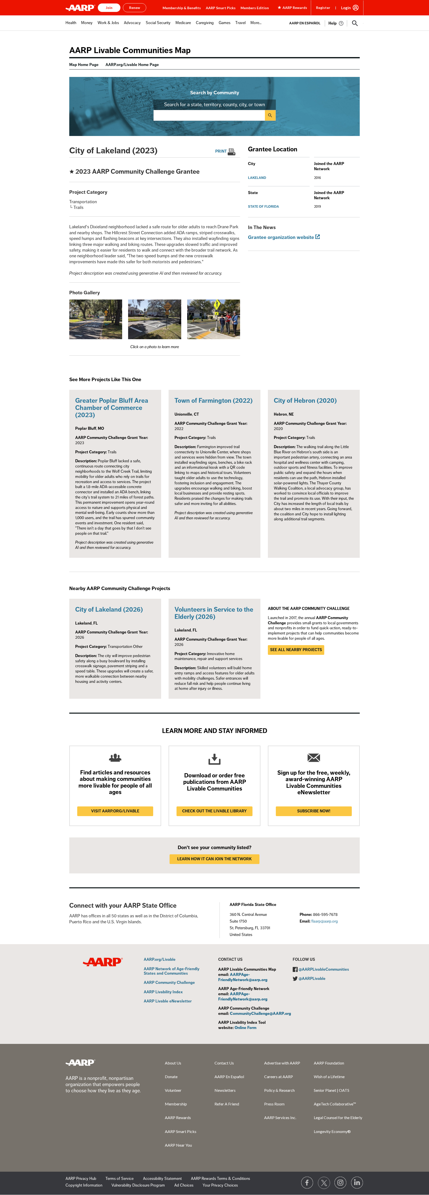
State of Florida (263, 206)
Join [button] (109, 7)
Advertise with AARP (282, 1063)
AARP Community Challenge (169, 983)
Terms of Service (120, 1178)
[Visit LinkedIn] (357, 1183)
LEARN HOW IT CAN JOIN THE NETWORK (214, 859)
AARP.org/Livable (160, 960)
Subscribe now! (313, 811)
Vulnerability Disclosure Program (138, 1185)
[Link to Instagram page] (340, 1183)
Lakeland (257, 178)
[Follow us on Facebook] (307, 1183)
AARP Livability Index (163, 992)
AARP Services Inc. (280, 1117)
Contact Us (224, 1063)
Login (346, 7)
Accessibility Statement (162, 1178)
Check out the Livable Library (214, 811)
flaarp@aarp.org (324, 921)
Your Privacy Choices (220, 1185)
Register (323, 7)
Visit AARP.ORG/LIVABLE (115, 811)
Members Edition (255, 8)
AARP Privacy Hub (81, 1178)
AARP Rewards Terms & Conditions (220, 1178)
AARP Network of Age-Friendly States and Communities (171, 971)
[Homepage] (80, 7)
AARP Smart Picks (221, 8)
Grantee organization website (281, 237)
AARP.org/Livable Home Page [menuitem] (132, 64)
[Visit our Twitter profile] (324, 1183)
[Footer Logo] (80, 1062)
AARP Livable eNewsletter (168, 1001)
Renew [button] (134, 7)
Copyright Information (84, 1185)
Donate (171, 1076)
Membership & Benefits (182, 8)
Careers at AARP (278, 1076)
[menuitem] (71, 25)
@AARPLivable (312, 978)
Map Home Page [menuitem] (84, 64)
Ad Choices (183, 1185)
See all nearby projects (296, 649)
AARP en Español (305, 23)
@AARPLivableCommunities (324, 969)
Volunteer (173, 1090)
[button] (355, 23)
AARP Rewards (178, 1117)
